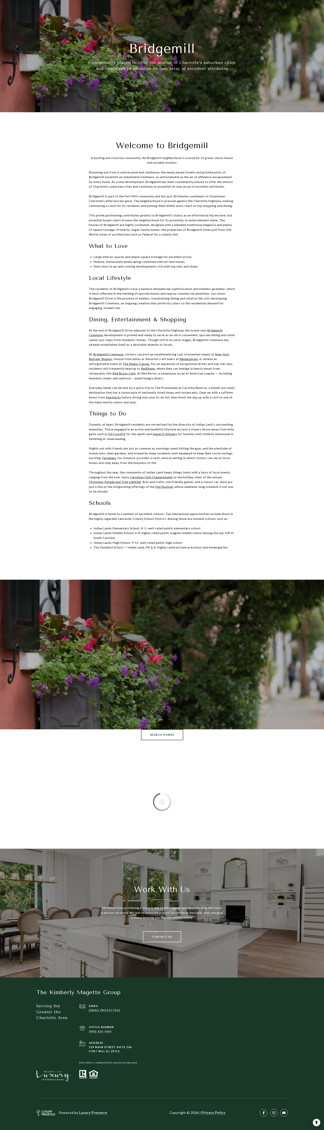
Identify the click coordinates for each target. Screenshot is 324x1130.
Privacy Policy (214, 1113)
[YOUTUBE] (284, 1113)
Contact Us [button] (162, 936)
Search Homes (162, 734)
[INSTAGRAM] (274, 1113)
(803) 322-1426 (100, 1031)
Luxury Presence (93, 1113)
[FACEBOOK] (263, 1113)
